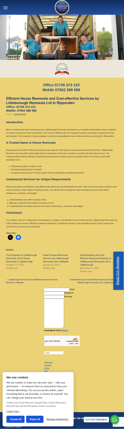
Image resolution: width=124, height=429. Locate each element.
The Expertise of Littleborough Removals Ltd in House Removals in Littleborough (21, 258)
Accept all (15, 419)
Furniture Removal (44, 362)
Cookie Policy (12, 411)
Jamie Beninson (20, 114)
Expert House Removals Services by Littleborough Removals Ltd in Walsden (56, 258)
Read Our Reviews (117, 271)
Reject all (35, 419)
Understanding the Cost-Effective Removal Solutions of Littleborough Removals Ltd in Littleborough (94, 281)
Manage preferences (57, 419)
